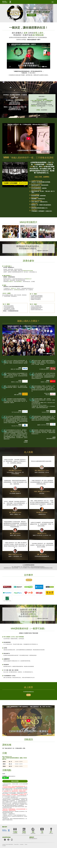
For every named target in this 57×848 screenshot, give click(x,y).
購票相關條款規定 (30, 691)
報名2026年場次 (15, 781)
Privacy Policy (16, 844)
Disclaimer (21, 844)
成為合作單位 (29, 579)
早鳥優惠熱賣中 (31, 14)
